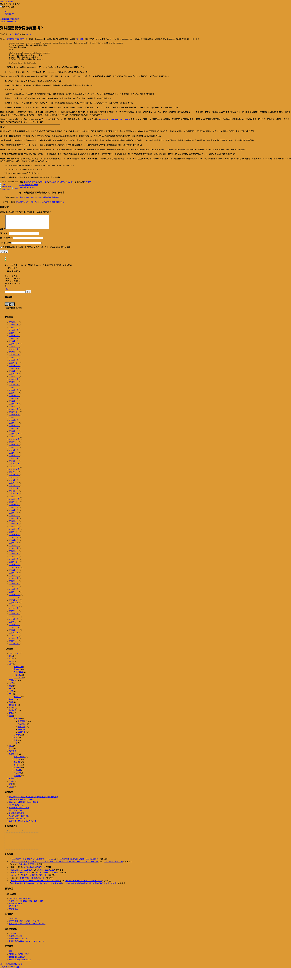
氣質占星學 (18, 678)
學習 (11, 686)
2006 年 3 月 (14, 638)
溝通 (46, 182)
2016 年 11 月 (14, 355)
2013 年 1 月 (14, 431)
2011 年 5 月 (14, 483)
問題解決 (27, 182)
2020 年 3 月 (14, 341)
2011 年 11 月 (14, 467)
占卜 (11, 661)
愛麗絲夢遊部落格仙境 (18, 938)
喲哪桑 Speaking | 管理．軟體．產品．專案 (26, 901)
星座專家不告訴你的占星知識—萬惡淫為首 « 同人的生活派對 (35, 881)
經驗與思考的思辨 (16, 813)
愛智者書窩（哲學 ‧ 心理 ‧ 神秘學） (24, 921)
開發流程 (69, 182)
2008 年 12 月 (14, 562)
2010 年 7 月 (14, 510)
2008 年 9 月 (14, 570)
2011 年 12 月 (14, 464)
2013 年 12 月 (14, 412)
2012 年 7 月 (14, 447)
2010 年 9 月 (14, 505)
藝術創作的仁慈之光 (17, 819)
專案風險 (21, 732)
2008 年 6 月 (14, 578)
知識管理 (17, 735)
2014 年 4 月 (14, 404)
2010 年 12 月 (14, 497)
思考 (42, 182)
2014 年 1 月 (14, 409)
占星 (11, 664)
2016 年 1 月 (14, 360)
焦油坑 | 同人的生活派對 (20, 872)
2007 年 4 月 (14, 616)
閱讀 (11, 781)
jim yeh (28, 34)
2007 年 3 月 (14, 619)
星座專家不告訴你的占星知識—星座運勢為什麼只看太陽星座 (91, 883)
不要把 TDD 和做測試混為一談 (34, 875)
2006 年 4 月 (14, 636)
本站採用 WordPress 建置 (10, 967)
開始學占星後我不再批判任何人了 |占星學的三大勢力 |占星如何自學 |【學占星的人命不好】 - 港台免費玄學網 (54, 862)
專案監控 (21, 727)
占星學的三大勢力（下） (113, 862)
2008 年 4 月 (14, 584)
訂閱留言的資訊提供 (17, 957)
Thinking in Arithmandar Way (20, 898)
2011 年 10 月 (14, 469)
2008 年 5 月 (14, 581)
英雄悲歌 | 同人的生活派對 (21, 870)
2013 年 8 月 (14, 420)
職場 (11, 746)
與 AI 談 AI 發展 (15, 810)
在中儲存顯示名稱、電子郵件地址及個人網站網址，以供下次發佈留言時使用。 (37, 247)
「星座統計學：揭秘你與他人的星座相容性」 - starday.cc (33, 859)
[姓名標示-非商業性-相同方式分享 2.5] (10, 305)
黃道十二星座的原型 (46, 870)
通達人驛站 (13, 906)
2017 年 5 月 (14, 349)
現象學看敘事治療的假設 (19, 816)
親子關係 (12, 751)
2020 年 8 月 (14, 327)
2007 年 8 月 (14, 606)
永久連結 (87, 182)
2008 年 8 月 (14, 573)
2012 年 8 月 (14, 445)
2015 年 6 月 (14, 379)
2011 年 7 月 (14, 477)
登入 (11, 951)
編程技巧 (61, 182)
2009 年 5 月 (14, 548)
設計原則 (17, 765)
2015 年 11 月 (14, 366)
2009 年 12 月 (14, 529)
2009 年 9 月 (14, 537)
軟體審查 (17, 768)
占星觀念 (17, 669)
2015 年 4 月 (14, 385)
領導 (11, 787)
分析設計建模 (19, 757)
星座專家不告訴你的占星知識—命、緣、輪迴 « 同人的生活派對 (36, 883)
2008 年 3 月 (14, 586)
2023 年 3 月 (14, 322)
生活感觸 (52, 182)
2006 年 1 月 (14, 644)
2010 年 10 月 (14, 502)
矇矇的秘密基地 (15, 904)
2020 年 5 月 (14, 336)
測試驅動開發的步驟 (9, 21)
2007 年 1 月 (14, 625)
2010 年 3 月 (14, 521)
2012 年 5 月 (14, 453)
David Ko (80, 39)
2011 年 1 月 (14, 494)
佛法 (11, 656)
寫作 (11, 688)
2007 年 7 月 (14, 608)
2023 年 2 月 (14, 325)
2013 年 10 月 (14, 415)
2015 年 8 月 (14, 374)
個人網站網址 (5, 243)
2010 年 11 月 (14, 499)
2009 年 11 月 (14, 532)
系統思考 (17, 697)
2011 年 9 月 (14, 472)
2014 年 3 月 (14, 407)
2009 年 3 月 (14, 554)
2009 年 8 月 (14, 540)
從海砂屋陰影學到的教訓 (32, 867)
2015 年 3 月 (14, 387)
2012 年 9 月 (14, 442)
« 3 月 (7, 289)
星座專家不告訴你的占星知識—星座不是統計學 (79, 859)
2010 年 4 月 (14, 518)
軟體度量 (17, 770)
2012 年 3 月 (14, 458)
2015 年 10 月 (14, 368)
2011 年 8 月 (14, 475)
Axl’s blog (13, 933)
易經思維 (12, 705)
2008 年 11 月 (14, 565)
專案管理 (35, 182)
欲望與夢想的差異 (16, 805)
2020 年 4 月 (14, 338)
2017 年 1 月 (14, 352)
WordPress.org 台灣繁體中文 (20, 960)
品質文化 (17, 759)
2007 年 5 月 (14, 614)
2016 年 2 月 (14, 357)
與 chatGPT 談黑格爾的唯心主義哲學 (23, 802)
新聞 (11, 702)
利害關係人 (22, 721)
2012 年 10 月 (14, 439)
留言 (2, 229)
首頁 (6, 11)
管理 (11, 716)
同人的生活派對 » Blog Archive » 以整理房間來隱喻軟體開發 (40, 202)
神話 (11, 713)
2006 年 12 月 (14, 627)
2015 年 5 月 (14, 382)
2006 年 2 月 (14, 641)
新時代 (12, 699)
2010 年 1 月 (14, 527)
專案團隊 (21, 724)
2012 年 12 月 (14, 434)
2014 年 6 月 (14, 398)
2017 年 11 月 (14, 344)
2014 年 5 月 (14, 401)
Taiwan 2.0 (13, 918)
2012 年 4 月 (14, 456)
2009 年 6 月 (14, 546)
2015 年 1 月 (14, 393)
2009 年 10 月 (14, 535)
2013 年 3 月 (14, 426)
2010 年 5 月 (14, 516)
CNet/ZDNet (14, 653)
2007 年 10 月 (14, 600)
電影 (11, 784)
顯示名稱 (4, 233)
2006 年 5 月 (14, 633)
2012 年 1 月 (14, 461)
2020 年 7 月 (14, 330)
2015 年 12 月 (14, 363)
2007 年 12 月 (14, 595)
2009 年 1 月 (14, 559)
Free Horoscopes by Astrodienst (16, 831)
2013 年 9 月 (14, 417)
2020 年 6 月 (14, 333)
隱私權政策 (9, 14)
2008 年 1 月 (14, 592)
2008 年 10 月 (14, 567)
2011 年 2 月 (14, 491)
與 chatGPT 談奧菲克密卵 (19, 808)
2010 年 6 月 (14, 513)
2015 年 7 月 (14, 377)
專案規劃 (21, 729)
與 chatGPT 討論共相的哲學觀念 (22, 799)
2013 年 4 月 (14, 423)
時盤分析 (17, 675)
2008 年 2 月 (14, 589)
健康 (11, 658)
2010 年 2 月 (14, 524)
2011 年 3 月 (14, 488)
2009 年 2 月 (14, 556)
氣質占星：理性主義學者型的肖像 (22, 821)
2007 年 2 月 (14, 622)
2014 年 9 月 (14, 396)
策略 (15, 738)
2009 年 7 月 (14, 543)
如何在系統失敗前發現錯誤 (47, 872)
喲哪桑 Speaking (15, 936)
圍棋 (11, 683)
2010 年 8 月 (14, 507)
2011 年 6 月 (14, 480)
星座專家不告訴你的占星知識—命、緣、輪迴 (83, 881)
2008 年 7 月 (14, 576)
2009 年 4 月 (14, 551)
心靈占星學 (18, 672)
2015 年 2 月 (14, 390)
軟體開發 (12, 754)
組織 (15, 740)
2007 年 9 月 (14, 603)
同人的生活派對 (6, 1)
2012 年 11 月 (14, 437)
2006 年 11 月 (14, 630)
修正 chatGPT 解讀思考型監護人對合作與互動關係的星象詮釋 (33, 797)
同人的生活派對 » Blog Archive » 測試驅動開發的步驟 (37, 197)
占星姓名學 (18, 667)
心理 (11, 691)
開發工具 (17, 773)
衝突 (11, 748)
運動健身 (12, 778)
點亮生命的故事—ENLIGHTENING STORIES (27, 924)
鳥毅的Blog (13, 909)
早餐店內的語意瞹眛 (26, 864)
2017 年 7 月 (14, 347)
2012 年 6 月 (14, 450)
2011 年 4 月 (14, 486)
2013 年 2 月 (14, 428)
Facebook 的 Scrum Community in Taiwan (114, 119)
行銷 (15, 743)
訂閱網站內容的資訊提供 (19, 954)
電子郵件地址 (6, 238)
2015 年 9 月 (14, 371)
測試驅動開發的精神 (9, 19)
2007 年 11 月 (14, 597)
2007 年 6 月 (14, 611)
